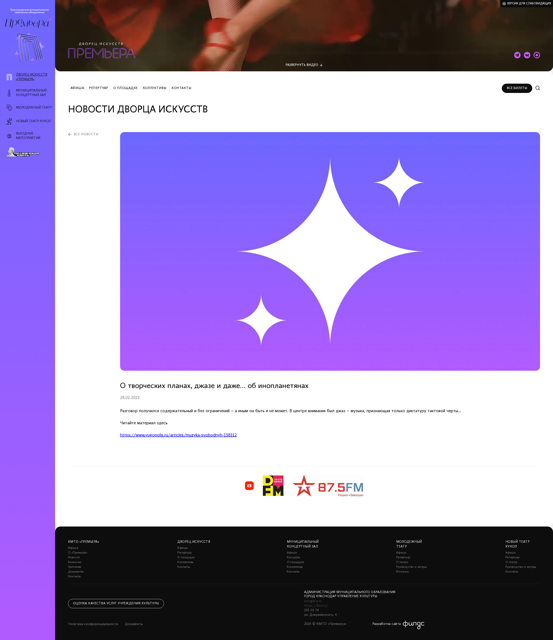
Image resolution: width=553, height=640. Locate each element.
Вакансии (74, 562)
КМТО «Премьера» (83, 542)
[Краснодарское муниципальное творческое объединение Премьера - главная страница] (27, 23)
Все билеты (517, 88)
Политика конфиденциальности (93, 624)
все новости (86, 134)
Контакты (181, 88)
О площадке (125, 88)
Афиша (77, 88)
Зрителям (74, 567)
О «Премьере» (77, 552)
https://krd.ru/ (316, 606)
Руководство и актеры (411, 567)
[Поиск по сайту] (538, 88)
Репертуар (98, 88)
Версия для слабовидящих (529, 3)
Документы (76, 571)
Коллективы (155, 88)
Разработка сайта (386, 624)
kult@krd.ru (313, 601)
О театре (402, 562)
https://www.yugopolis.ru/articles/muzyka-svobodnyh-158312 (178, 435)
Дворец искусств (193, 542)
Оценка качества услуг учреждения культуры (116, 603)
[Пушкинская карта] (29, 152)
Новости (74, 557)
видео (302, 65)
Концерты (293, 557)
